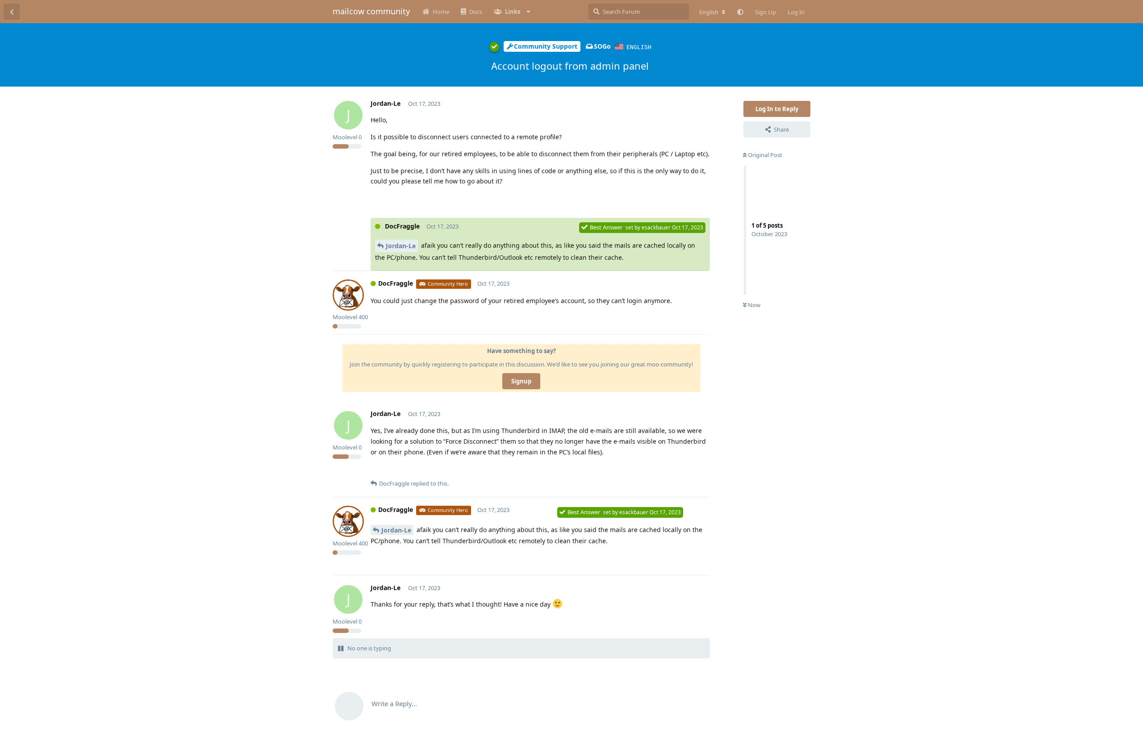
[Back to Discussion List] (12, 12)
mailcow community (371, 11)
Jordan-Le (401, 245)
